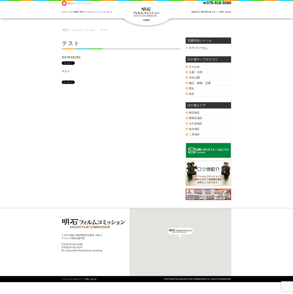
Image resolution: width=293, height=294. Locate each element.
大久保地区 (195, 123)
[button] (180, 233)
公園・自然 (195, 72)
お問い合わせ (225, 12)
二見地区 (194, 134)
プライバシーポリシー (72, 279)
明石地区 (194, 112)
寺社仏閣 (194, 77)
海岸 (191, 93)
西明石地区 (195, 118)
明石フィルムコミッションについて (96, 12)
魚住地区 (194, 129)
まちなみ (194, 66)
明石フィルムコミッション (146, 17)
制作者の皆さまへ (209, 12)
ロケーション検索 (70, 12)
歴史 (191, 88)
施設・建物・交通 (200, 83)
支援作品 (195, 12)
